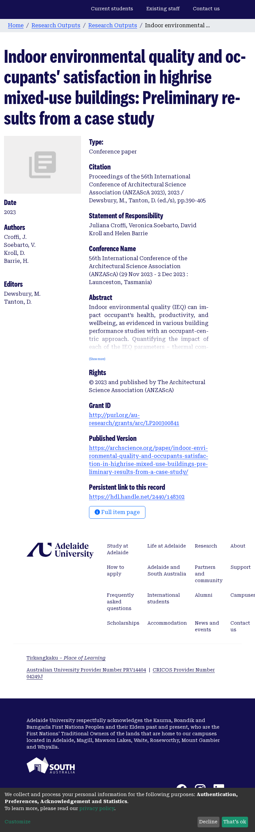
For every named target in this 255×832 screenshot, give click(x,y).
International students (163, 598)
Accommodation (167, 623)
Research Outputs (56, 25)
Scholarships (123, 623)
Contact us (206, 8)
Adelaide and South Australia (166, 570)
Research (206, 546)
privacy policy (96, 808)
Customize (18, 821)
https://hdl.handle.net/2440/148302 (137, 497)
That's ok (234, 821)
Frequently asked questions (120, 601)
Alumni (203, 595)
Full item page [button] (120, 512)
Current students (112, 8)
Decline (208, 821)
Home (16, 25)
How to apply (115, 570)
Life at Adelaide (166, 546)
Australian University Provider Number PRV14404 (86, 670)
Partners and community (208, 574)
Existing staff (163, 8)
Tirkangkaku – (66, 658)
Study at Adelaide (117, 549)
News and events (207, 626)
